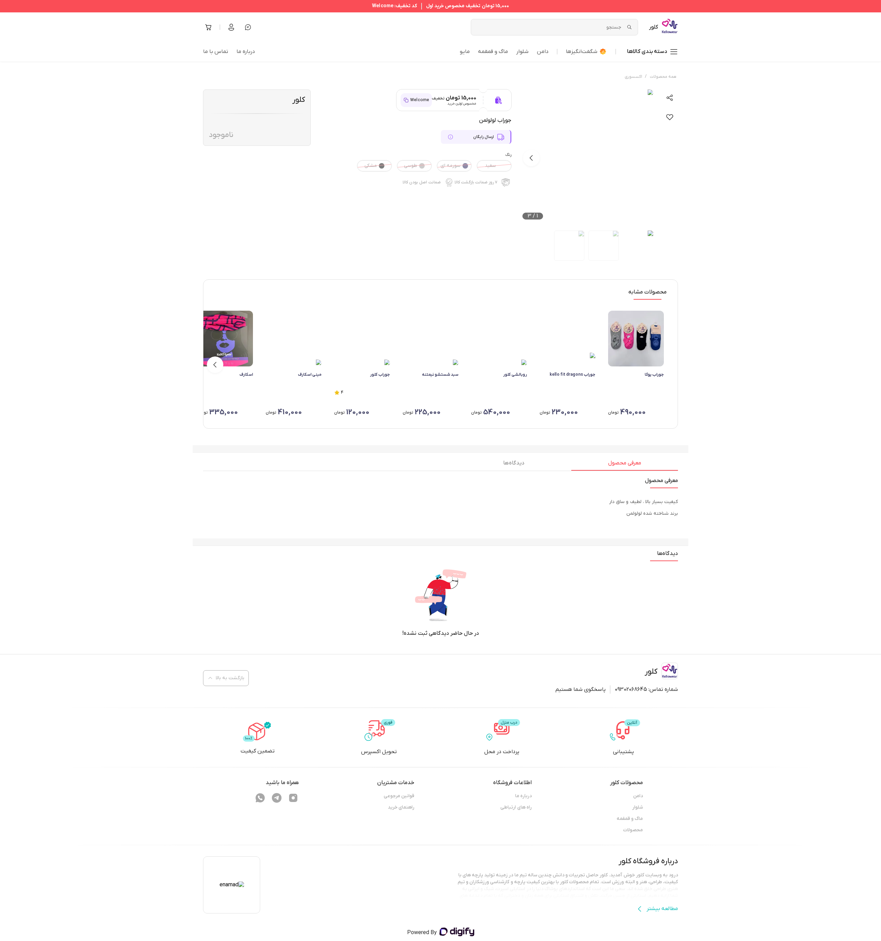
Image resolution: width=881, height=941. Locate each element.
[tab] (624, 465)
